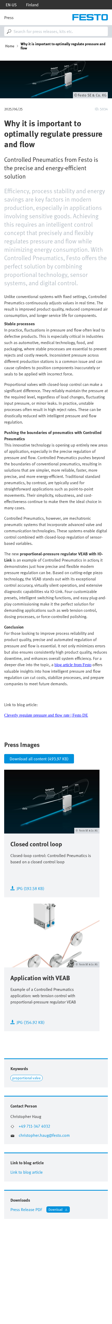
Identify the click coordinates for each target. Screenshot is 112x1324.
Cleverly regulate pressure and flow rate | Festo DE (46, 715)
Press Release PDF (26, 1209)
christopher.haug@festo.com (44, 1135)
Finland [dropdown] (32, 4)
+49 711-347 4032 (34, 1126)
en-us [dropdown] (11, 4)
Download (55, 1209)
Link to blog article (26, 1172)
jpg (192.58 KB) (30, 888)
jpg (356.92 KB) (31, 1022)
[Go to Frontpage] (90, 17)
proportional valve (26, 1078)
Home (9, 46)
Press (9, 17)
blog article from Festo (72, 665)
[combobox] (56, 31)
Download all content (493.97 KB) (39, 759)
